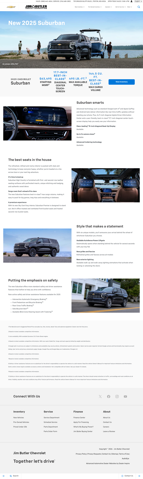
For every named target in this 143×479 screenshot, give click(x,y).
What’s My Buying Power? (83, 427)
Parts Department (51, 427)
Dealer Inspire (124, 463)
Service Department (51, 418)
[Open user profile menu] (131, 1)
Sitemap (114, 454)
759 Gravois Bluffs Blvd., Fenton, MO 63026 (89, 1)
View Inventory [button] (122, 82)
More (128, 7)
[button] (139, 7)
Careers (106, 427)
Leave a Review (109, 431)
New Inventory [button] (79, 7)
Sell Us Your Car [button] (119, 7)
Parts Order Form (50, 431)
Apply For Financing (81, 422)
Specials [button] (107, 7)
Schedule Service (50, 422)
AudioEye (125, 459)
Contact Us (107, 422)
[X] (100, 396)
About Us (106, 418)
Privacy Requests (94, 454)
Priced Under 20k (20, 427)
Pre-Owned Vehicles (21, 422)
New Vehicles (18, 418)
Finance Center (79, 418)
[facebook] (108, 396)
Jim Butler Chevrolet (122, 449)
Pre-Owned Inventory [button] (94, 7)
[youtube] (125, 396)
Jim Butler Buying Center (82, 431)
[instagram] (117, 396)
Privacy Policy (81, 454)
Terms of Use (124, 454)
